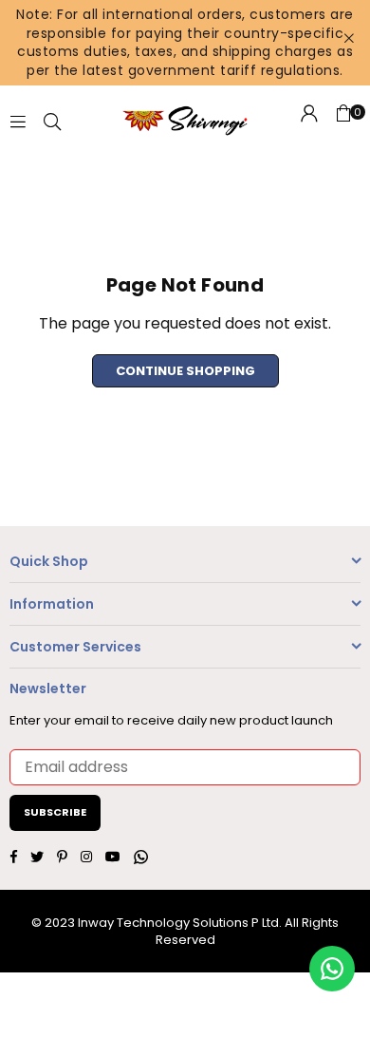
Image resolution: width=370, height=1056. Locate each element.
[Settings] (309, 121)
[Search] (52, 121)
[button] (343, 121)
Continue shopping (185, 371)
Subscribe (55, 812)
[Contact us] (332, 968)
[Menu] (18, 121)
